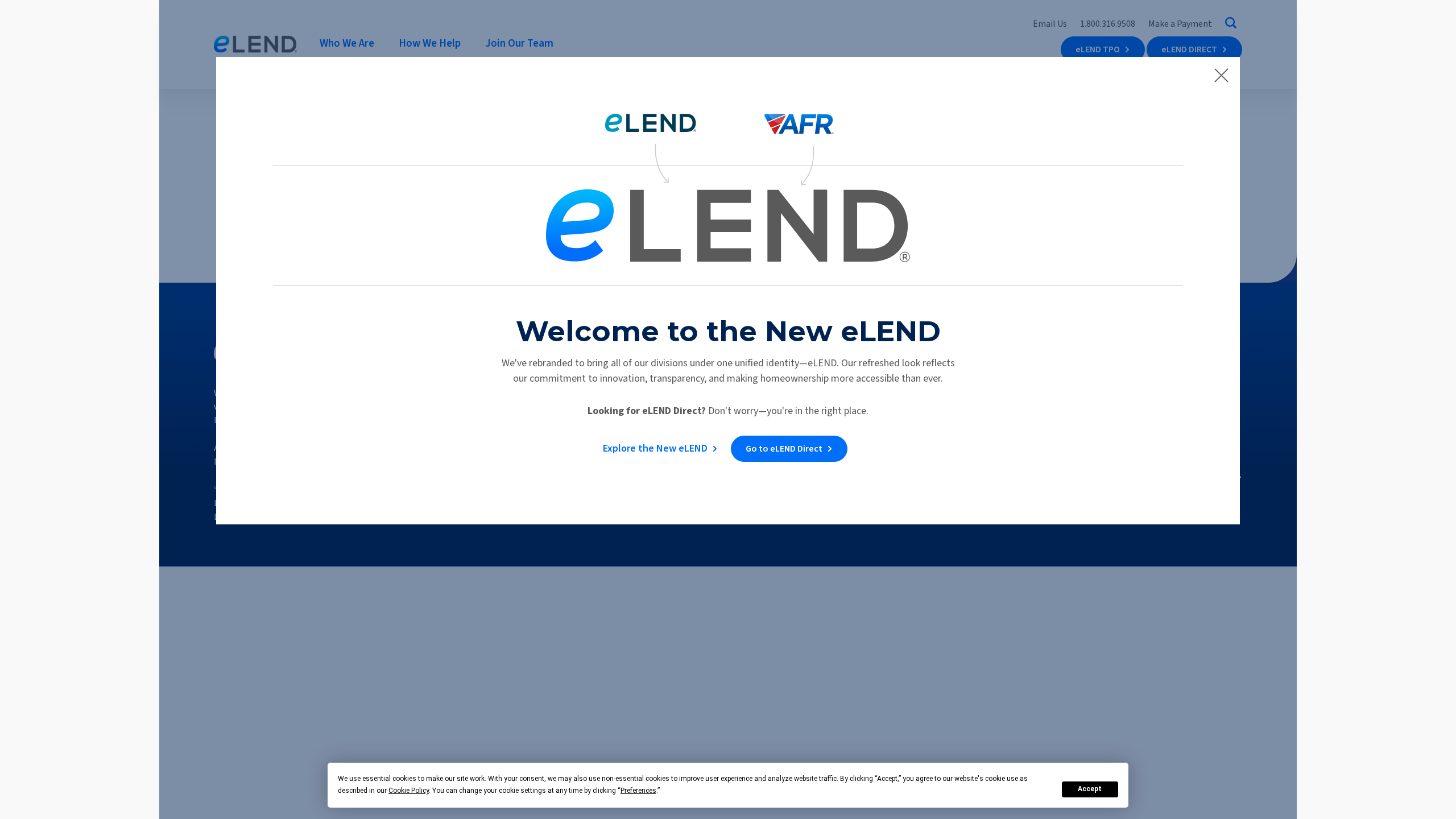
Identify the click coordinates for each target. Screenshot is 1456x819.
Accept (1090, 789)
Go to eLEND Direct (784, 448)
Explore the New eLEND (655, 448)
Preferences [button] (638, 791)
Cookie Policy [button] (408, 791)
